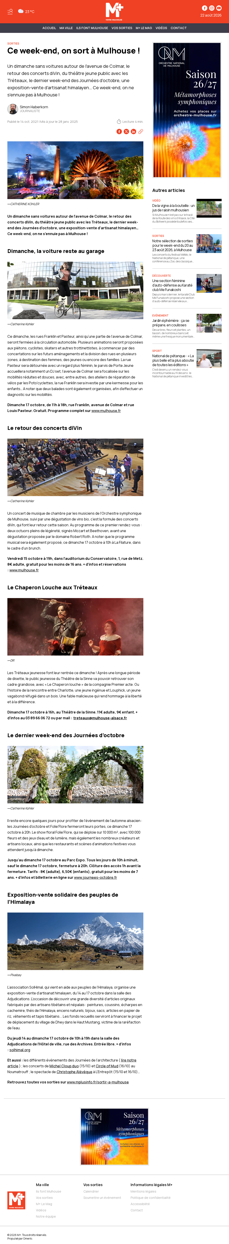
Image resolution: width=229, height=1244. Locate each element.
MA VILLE (66, 28)
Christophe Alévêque (74, 1071)
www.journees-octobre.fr (95, 877)
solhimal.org (19, 1049)
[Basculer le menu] (10, 11)
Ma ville (42, 1184)
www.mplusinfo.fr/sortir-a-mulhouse (98, 1082)
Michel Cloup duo (64, 1066)
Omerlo (27, 1238)
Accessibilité (140, 1204)
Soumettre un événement (102, 1197)
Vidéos (161, 28)
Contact (179, 28)
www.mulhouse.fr (106, 410)
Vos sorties (122, 28)
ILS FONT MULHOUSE (92, 28)
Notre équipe (46, 1216)
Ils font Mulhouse (48, 1191)
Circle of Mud (107, 1066)
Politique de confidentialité (151, 1197)
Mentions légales (143, 1191)
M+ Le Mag (144, 28)
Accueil (49, 28)
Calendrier (91, 1191)
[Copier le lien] (140, 131)
